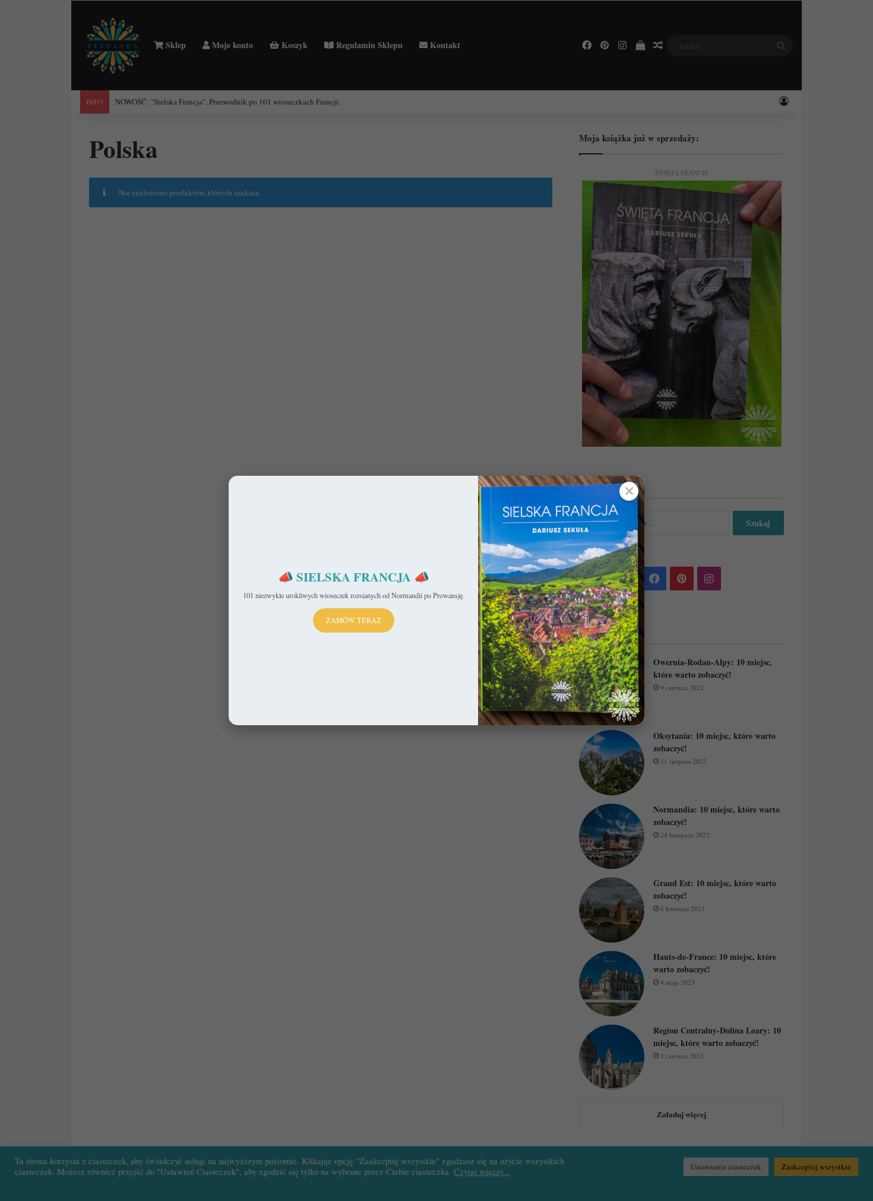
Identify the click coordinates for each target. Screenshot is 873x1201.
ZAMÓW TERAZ (353, 620)
